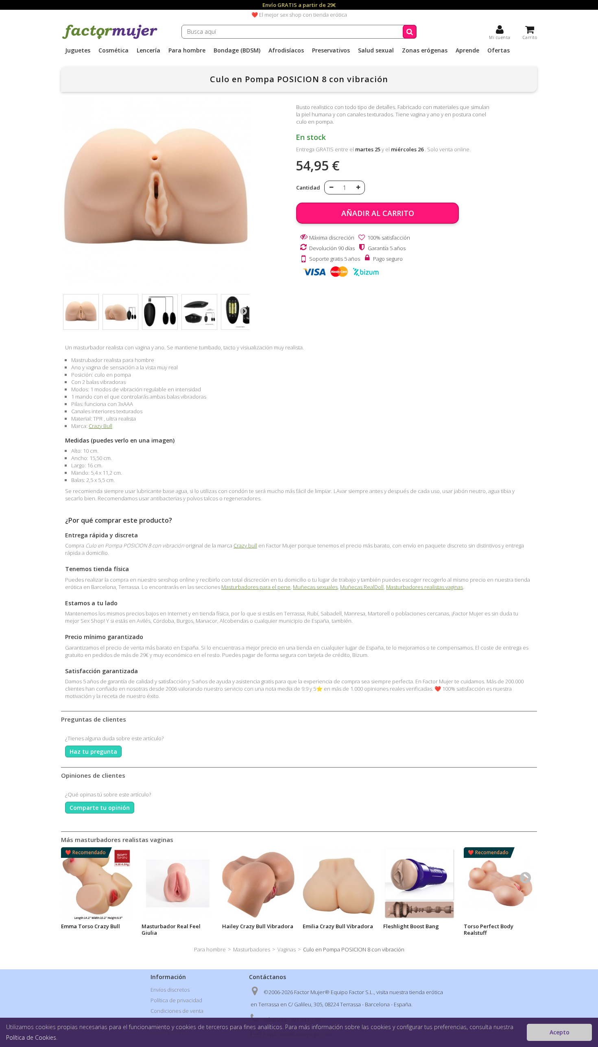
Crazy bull (245, 545)
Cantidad (308, 187)
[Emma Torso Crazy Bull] (97, 883)
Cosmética (113, 50)
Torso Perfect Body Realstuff (488, 929)
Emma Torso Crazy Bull (90, 926)
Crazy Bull (100, 426)
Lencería (148, 50)
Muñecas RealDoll (362, 587)
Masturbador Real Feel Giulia (171, 929)
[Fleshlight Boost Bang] (419, 883)
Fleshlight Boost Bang (411, 926)
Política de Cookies (31, 1037)
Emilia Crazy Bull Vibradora (338, 926)
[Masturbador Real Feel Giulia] (178, 883)
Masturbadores (251, 949)
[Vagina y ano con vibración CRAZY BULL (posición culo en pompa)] (80, 311)
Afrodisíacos (286, 50)
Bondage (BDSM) (237, 50)
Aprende (467, 50)
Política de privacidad (176, 1000)
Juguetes (77, 50)
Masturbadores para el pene (255, 587)
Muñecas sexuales (315, 587)
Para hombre (186, 50)
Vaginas (286, 949)
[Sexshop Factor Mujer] (110, 37)
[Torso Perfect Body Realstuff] (500, 883)
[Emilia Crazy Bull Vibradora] (339, 883)
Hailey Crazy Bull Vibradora (257, 926)
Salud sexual (376, 50)
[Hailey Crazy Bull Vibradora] (258, 883)
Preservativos (331, 50)
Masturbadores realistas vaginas (424, 587)
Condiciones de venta (177, 1010)
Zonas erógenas (424, 50)
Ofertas (498, 50)
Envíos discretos (170, 989)
